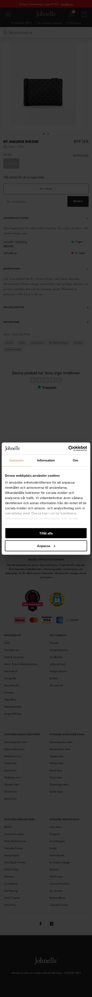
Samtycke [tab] (16, 460)
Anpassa (43, 546)
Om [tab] (75, 460)
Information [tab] (46, 460)
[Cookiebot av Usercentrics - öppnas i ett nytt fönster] (68, 448)
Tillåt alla (46, 533)
